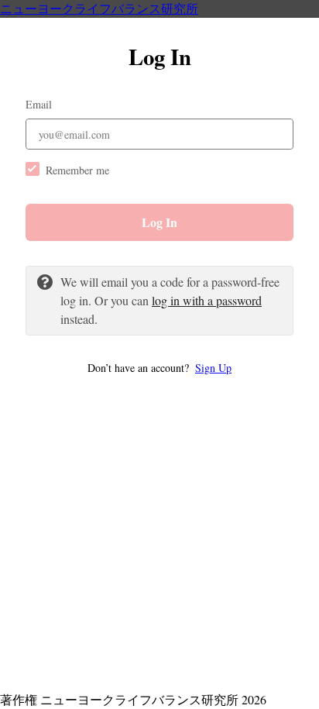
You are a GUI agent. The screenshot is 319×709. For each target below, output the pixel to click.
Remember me (77, 170)
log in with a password (207, 300)
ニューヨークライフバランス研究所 (99, 8)
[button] (159, 367)
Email (39, 104)
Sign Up (213, 367)
